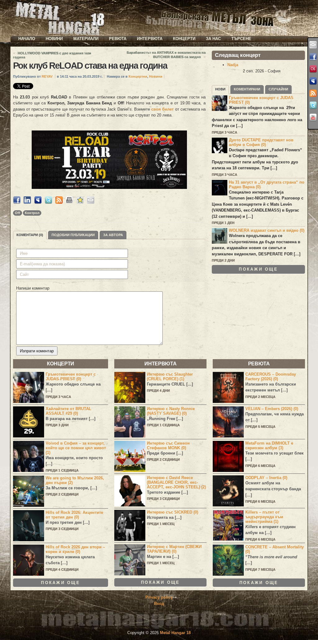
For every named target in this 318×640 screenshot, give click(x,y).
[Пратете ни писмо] (313, 44)
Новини (54, 38)
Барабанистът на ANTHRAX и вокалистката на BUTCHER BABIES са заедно (166, 55)
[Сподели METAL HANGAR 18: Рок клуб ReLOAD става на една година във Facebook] (16, 202)
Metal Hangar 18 (175, 632)
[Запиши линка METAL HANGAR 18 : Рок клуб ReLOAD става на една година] (80, 202)
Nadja (232, 64)
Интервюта (149, 38)
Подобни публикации (73, 235)
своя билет (163, 109)
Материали (85, 38)
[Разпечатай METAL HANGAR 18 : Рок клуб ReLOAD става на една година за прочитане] (69, 202)
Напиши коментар (32, 288)
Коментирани (247, 89)
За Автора (113, 235)
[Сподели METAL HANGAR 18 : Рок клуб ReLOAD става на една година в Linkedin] (27, 202)
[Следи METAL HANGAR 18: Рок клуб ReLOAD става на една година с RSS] (59, 202)
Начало (26, 38)
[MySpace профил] (313, 81)
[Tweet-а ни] (313, 105)
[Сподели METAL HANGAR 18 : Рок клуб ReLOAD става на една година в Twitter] (48, 202)
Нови (220, 89)
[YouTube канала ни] (313, 117)
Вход (159, 603)
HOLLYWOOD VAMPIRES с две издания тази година (52, 55)
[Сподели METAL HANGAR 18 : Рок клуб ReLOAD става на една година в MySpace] (38, 202)
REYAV (47, 76)
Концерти (184, 38)
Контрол (32, 213)
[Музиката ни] (313, 69)
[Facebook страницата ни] (313, 57)
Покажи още (258, 269)
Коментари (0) (29, 235)
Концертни (138, 76)
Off (17, 213)
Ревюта (117, 38)
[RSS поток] (313, 93)
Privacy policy (159, 597)
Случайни (278, 89)
